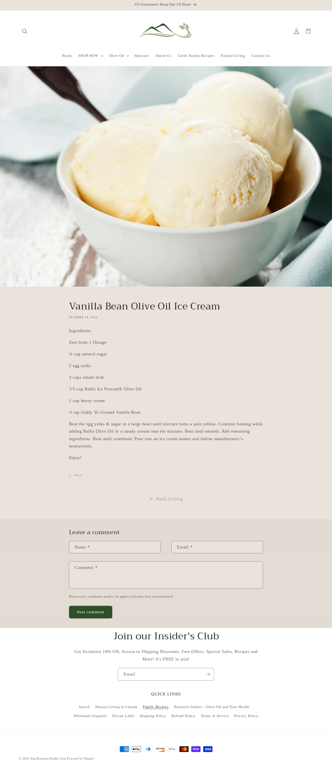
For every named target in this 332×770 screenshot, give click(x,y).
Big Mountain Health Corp (48, 758)
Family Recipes (155, 707)
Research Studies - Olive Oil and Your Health (211, 707)
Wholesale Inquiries (90, 716)
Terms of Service (215, 716)
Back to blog (169, 498)
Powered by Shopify (80, 758)
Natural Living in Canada (116, 707)
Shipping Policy (153, 716)
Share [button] (78, 475)
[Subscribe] (208, 674)
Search (84, 707)
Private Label (123, 716)
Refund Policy (183, 716)
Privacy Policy (246, 716)
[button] (25, 31)
